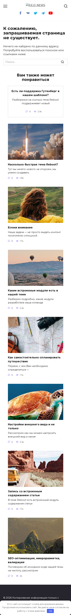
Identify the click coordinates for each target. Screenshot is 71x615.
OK (50, 611)
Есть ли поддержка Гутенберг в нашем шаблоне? (35, 93)
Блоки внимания (20, 227)
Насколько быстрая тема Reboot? (33, 164)
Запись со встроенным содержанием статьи (25, 493)
